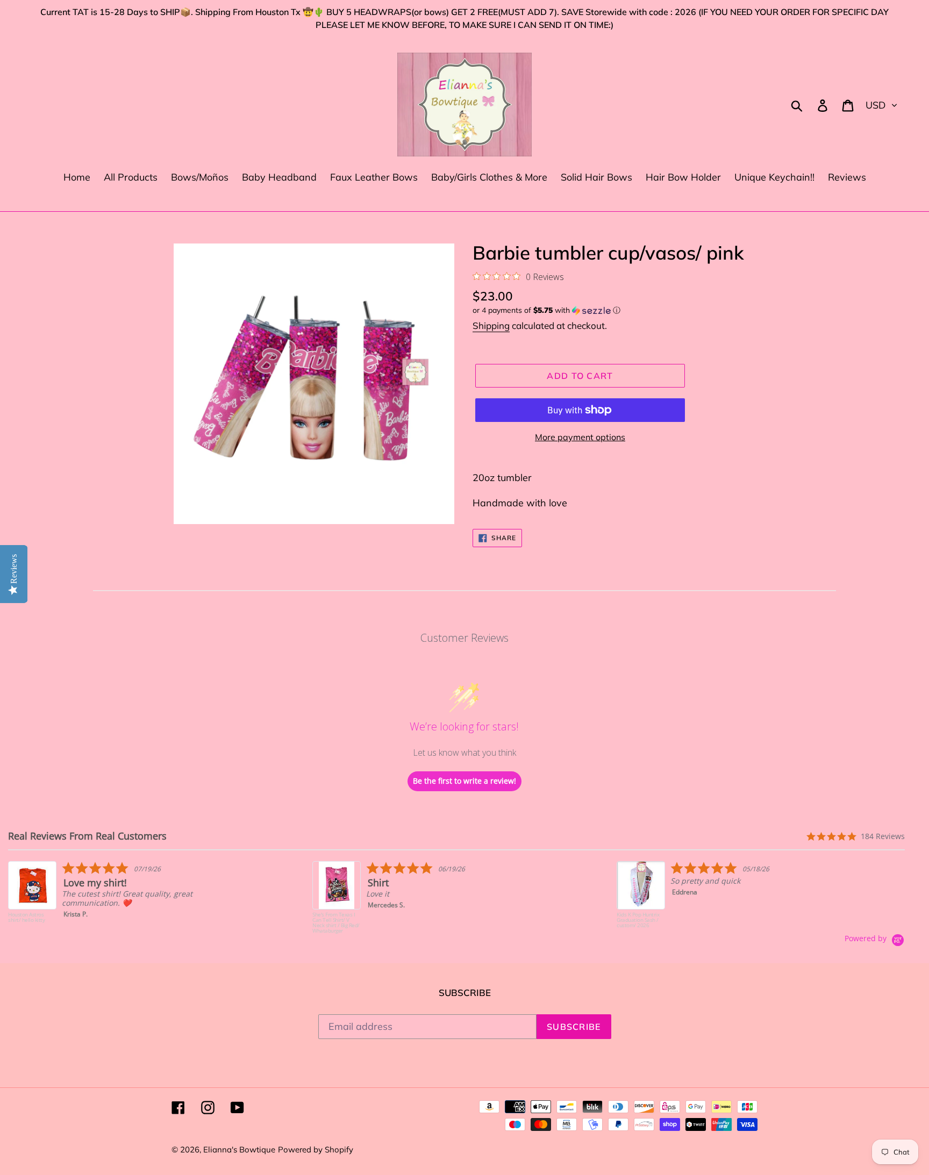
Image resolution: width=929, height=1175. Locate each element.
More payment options (580, 437)
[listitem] (116, 897)
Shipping (491, 325)
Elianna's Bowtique (239, 1149)
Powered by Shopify (315, 1149)
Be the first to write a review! (464, 781)
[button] (615, 310)
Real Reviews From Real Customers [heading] (87, 836)
